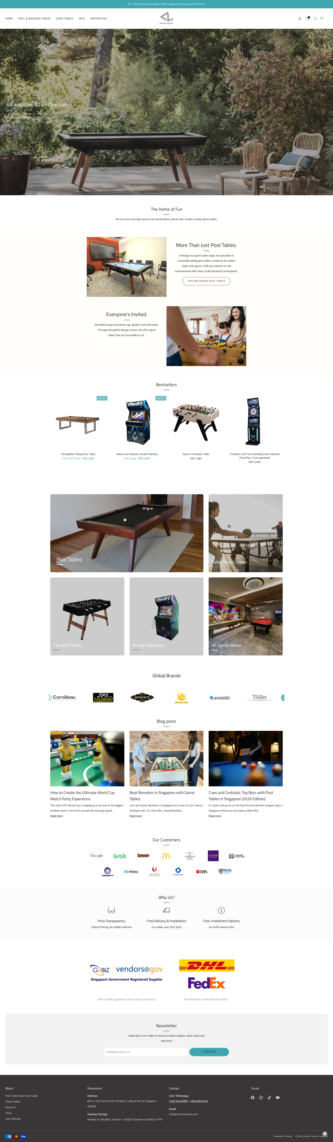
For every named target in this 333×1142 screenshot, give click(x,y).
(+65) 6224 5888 (178, 1101)
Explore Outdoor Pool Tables (32, 118)
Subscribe (209, 1052)
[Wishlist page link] (324, 18)
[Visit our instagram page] (261, 1097)
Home (9, 18)
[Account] (299, 18)
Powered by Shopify (283, 1136)
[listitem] (166, 4)
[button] (163, 192)
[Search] (315, 18)
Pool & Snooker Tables (34, 18)
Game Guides (12, 1101)
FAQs (8, 1113)
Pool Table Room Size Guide (21, 1096)
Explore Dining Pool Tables (206, 281)
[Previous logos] (48, 697)
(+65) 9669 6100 (199, 1101)
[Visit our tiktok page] (269, 1097)
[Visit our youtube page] (278, 1097)
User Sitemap (12, 1119)
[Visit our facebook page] (253, 1097)
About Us (10, 1107)
